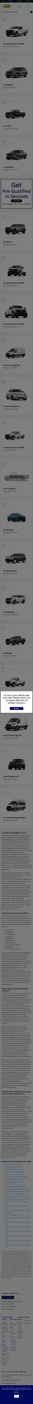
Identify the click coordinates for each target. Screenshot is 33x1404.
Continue (16, 708)
